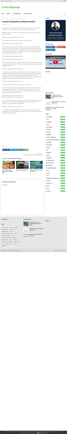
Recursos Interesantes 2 (22, 170)
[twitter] (65, 1)
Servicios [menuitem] (8, 13)
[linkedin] (50, 50)
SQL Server (54, 127)
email (54, 173)
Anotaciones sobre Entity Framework (36, 170)
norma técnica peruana (54, 178)
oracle (54, 180)
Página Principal (5, 18)
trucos (54, 191)
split (54, 186)
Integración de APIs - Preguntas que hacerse (58, 102)
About (6, 1)
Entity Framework (54, 137)
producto (54, 183)
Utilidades (54, 165)
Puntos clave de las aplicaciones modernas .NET (7, 171)
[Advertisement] (22, 135)
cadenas (54, 142)
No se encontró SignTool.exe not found (58, 108)
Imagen (54, 152)
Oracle (54, 129)
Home (2, 1)
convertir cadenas (54, 168)
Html (54, 147)
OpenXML (54, 157)
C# (54, 119)
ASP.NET (54, 132)
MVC (54, 155)
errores (54, 134)
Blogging (7, 250)
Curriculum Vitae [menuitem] (28, 13)
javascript (54, 145)
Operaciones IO (54, 160)
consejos (54, 122)
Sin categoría (54, 162)
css (54, 170)
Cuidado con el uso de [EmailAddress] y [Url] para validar (57, 96)
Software (10, 18)
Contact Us (64, 250)
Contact (10, 1)
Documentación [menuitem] (17, 13)
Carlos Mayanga (10, 7)
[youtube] (61, 47)
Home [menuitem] (2, 13)
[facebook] (62, 1)
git (54, 175)
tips (54, 124)
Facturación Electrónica (54, 139)
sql (54, 188)
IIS (54, 150)
